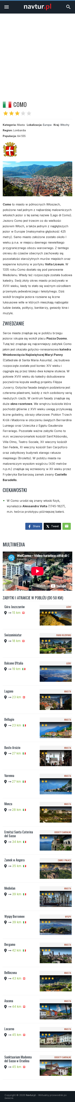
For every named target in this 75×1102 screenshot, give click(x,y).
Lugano (8, 691)
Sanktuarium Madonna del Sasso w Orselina (18, 1059)
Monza (8, 803)
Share (36, 526)
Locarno (9, 1028)
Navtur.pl (31, 1095)
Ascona (8, 1000)
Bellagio (9, 719)
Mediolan (9, 888)
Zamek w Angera (14, 860)
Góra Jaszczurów (14, 606)
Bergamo (9, 944)
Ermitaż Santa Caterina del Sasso (18, 834)
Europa (47, 124)
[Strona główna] (37, 9)
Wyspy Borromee (14, 916)
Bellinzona (10, 972)
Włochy (64, 124)
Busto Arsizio (12, 747)
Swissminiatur (13, 634)
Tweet (54, 526)
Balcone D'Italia (13, 663)
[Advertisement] (37, 53)
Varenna (9, 775)
